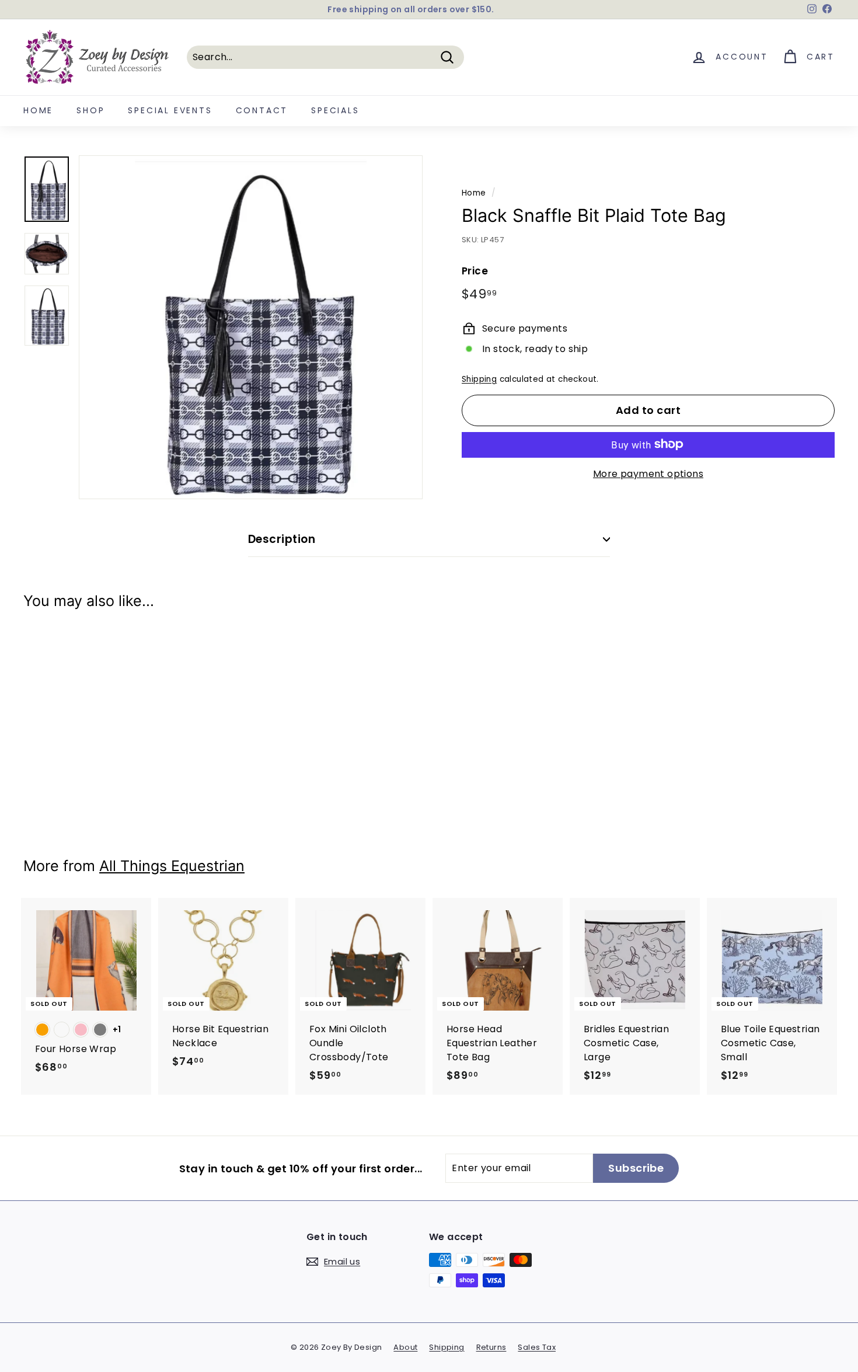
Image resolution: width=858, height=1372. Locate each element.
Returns (491, 1347)
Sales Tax (537, 1347)
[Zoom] (250, 327)
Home (38, 110)
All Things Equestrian (172, 866)
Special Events (170, 110)
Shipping (479, 379)
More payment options (648, 473)
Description (281, 539)
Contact (262, 110)
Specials (335, 110)
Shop (90, 110)
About (405, 1347)
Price (475, 271)
